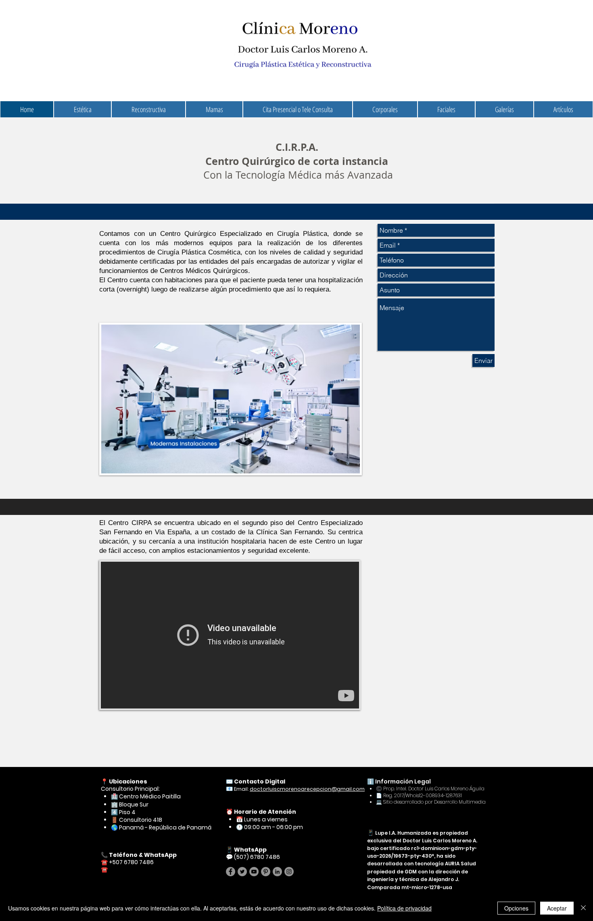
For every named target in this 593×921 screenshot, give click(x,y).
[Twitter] (242, 871)
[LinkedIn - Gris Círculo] (277, 871)
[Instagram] (289, 871)
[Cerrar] (583, 908)
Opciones (516, 908)
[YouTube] (254, 871)
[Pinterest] (265, 871)
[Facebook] (230, 871)
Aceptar (557, 908)
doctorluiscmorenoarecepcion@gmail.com (307, 789)
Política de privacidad (404, 908)
